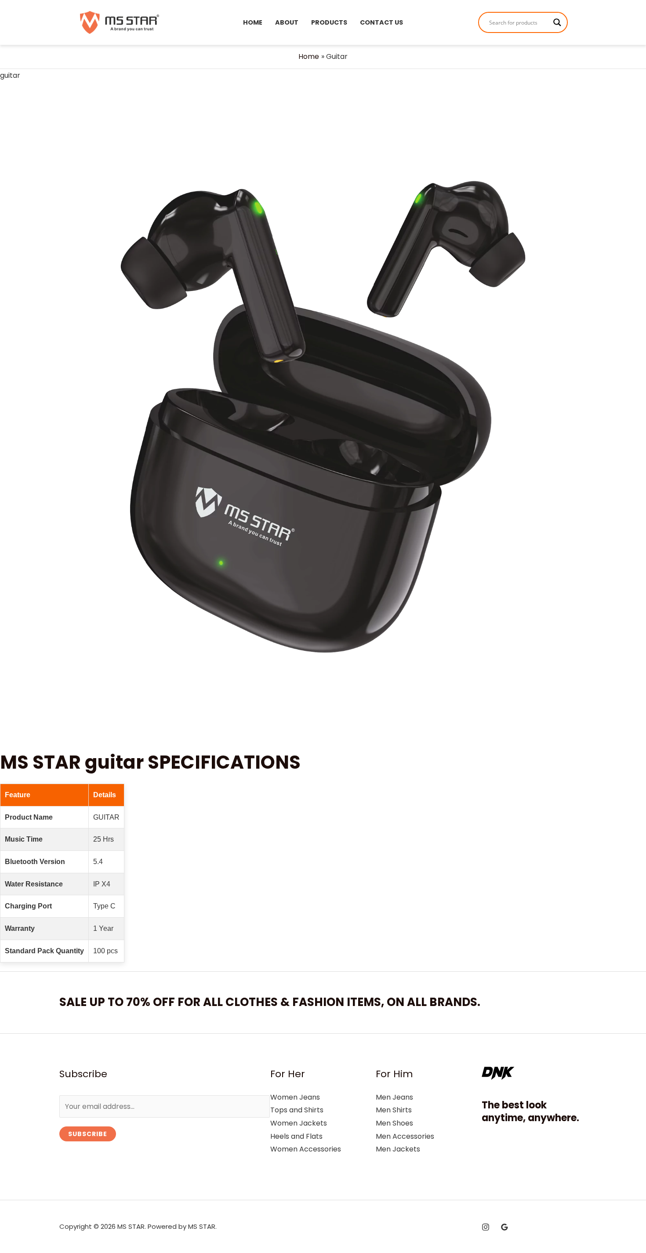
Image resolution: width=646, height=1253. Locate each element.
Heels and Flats (296, 1136)
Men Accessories (405, 1136)
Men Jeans (394, 1097)
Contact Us (381, 22)
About (286, 22)
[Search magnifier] (557, 22)
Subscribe (87, 1134)
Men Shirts (394, 1110)
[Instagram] (486, 1227)
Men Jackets (398, 1149)
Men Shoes (394, 1123)
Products (329, 22)
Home (252, 22)
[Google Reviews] (504, 1227)
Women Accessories (305, 1149)
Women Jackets (298, 1123)
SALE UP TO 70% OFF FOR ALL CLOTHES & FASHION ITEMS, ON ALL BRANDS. (269, 1002)
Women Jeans (295, 1097)
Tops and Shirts (296, 1110)
